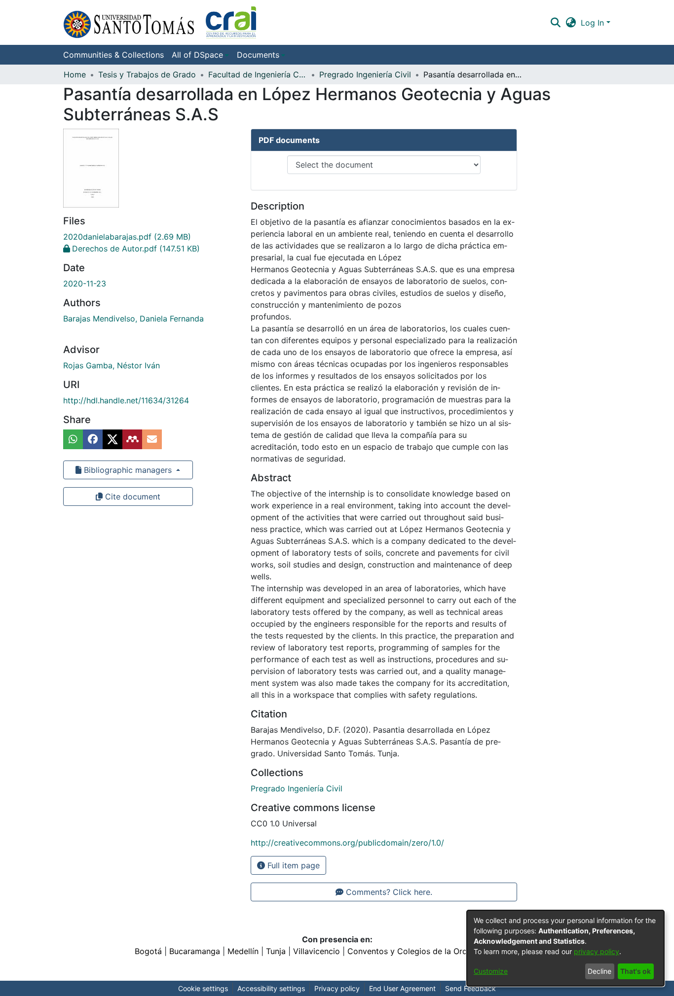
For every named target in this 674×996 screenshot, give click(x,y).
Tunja (276, 951)
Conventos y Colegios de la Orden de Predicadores (443, 951)
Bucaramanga (194, 951)
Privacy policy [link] (337, 988)
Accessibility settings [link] (271, 988)
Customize (491, 971)
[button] (159, 22)
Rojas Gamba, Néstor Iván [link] (111, 365)
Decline (599, 971)
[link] (127, 237)
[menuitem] (200, 55)
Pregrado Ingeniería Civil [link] (365, 74)
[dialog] (565, 948)
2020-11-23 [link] (84, 283)
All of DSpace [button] (197, 55)
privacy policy (596, 951)
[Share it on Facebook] (93, 439)
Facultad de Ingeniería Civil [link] (257, 74)
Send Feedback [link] (470, 988)
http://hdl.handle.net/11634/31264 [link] (126, 400)
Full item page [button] (292, 865)
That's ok (635, 971)
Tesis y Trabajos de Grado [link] (147, 74)
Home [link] (75, 74)
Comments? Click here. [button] (387, 892)
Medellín (243, 951)
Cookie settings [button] (203, 988)
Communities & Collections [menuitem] (113, 55)
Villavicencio (316, 951)
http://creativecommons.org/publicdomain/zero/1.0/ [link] (347, 843)
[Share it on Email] (152, 439)
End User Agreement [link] (402, 988)
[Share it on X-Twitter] (112, 439)
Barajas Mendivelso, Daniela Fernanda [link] (133, 318)
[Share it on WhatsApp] (73, 439)
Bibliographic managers (127, 470)
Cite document (131, 496)
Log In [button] (593, 23)
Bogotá (148, 951)
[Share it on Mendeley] (132, 439)
